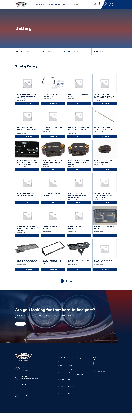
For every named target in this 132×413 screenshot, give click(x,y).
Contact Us (65, 4)
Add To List (28, 103)
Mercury (70, 369)
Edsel (59, 383)
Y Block (70, 397)
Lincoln (70, 362)
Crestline (60, 369)
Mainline (70, 365)
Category (70, 51)
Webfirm (100, 373)
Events (57, 4)
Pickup (69, 376)
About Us (44, 4)
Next (70, 281)
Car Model (19, 51)
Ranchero (70, 383)
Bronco (60, 362)
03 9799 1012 (113, 5)
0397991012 (24, 370)
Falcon (60, 390)
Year (43, 51)
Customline (61, 376)
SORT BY (95, 51)
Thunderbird (71, 386)
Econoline (61, 379)
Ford (59, 393)
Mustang (70, 372)
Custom (60, 372)
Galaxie (60, 397)
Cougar (60, 365)
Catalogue (36, 4)
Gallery (51, 4)
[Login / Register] (94, 4)
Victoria (70, 393)
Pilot (69, 379)
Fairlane (60, 386)
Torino (69, 390)
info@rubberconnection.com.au (30, 378)
